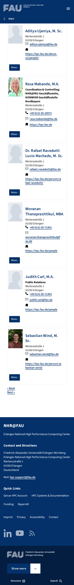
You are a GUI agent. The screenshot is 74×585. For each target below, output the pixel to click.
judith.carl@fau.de (41, 300)
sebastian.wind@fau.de (44, 354)
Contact (53, 517)
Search (54, 581)
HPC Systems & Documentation (50, 496)
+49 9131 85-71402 (41, 227)
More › (15, 67)
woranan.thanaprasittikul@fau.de (42, 239)
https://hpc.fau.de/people (41, 251)
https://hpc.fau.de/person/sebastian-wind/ (43, 366)
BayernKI (23, 504)
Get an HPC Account (15, 496)
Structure (16, 581)
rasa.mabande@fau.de (43, 119)
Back (11, 388)
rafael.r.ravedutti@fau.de (45, 169)
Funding (9, 504)
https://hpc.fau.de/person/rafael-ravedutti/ (43, 181)
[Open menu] (68, 9)
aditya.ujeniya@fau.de (43, 44)
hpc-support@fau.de (22, 477)
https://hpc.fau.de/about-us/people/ (41, 56)
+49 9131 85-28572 (41, 113)
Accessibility (37, 517)
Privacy (21, 517)
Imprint (8, 517)
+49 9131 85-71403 (41, 294)
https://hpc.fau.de (41, 125)
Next (11, 392)
